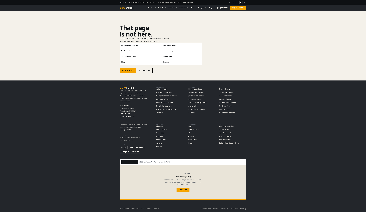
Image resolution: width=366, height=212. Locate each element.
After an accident (225, 140)
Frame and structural (164, 92)
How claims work (225, 133)
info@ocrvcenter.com (127, 116)
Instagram (125, 152)
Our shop (159, 136)
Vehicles (162, 8)
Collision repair (161, 89)
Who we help (192, 140)
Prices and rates (193, 129)
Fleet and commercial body (166, 109)
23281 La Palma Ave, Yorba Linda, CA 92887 (165, 2)
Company (202, 8)
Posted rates (167, 56)
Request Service (238, 8)
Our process (160, 133)
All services (160, 113)
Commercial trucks (194, 99)
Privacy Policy (206, 209)
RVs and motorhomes (195, 89)
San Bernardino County (227, 102)
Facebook (139, 147)
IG (241, 2)
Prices (193, 8)
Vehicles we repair (169, 45)
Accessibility (224, 209)
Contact (159, 146)
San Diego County (225, 106)
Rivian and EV (192, 106)
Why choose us (161, 129)
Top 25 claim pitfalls (128, 56)
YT (244, 2)
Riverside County (225, 99)
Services (152, 8)
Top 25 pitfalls (224, 129)
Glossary (191, 136)
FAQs (189, 133)
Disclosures (234, 209)
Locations (173, 8)
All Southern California (227, 113)
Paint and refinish (162, 99)
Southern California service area (133, 51)
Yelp (131, 147)
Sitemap (166, 62)
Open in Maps (130, 162)
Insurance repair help (171, 51)
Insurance (184, 8)
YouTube (135, 152)
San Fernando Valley (226, 96)
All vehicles (191, 113)
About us (159, 126)
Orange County (224, 89)
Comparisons (161, 140)
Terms (215, 209)
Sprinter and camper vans (197, 96)
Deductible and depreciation (229, 143)
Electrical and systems (164, 106)
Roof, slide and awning (164, 102)
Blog (210, 8)
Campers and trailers (195, 92)
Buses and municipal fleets (197, 102)
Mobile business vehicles (196, 109)
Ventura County (224, 109)
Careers (159, 143)
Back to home (127, 70)
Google (123, 147)
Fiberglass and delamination (166, 96)
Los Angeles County (226, 92)
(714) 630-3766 (188, 2)
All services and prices (129, 45)
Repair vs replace (225, 136)
